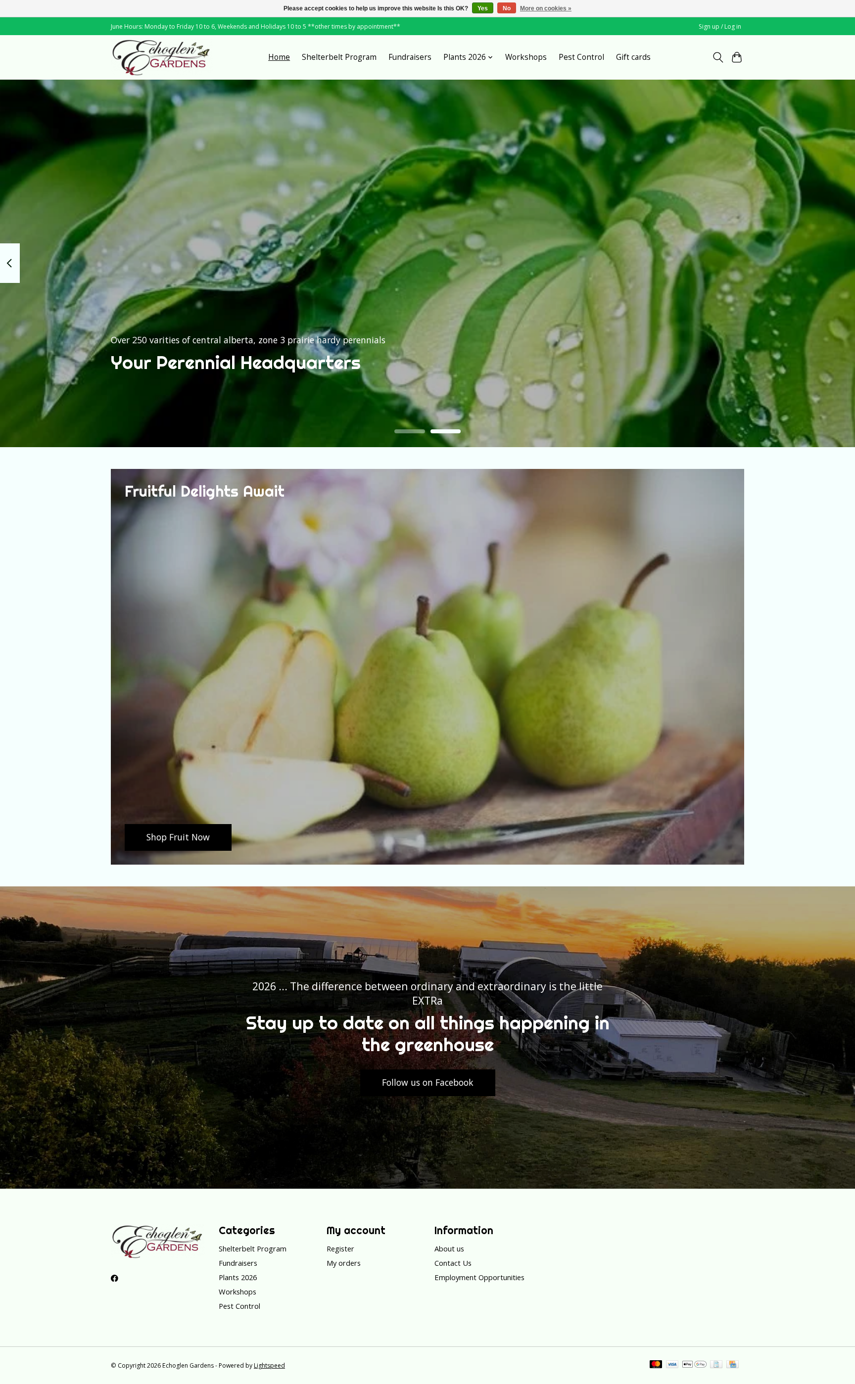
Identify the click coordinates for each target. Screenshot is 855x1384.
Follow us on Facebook (428, 1082)
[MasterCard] (656, 1365)
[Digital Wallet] (694, 1365)
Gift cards (633, 57)
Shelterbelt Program (339, 57)
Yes (482, 8)
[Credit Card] (732, 1365)
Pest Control (581, 57)
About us (449, 1248)
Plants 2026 (238, 1277)
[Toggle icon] (718, 57)
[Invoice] (716, 1365)
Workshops (526, 57)
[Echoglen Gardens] (162, 57)
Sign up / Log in (720, 26)
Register (340, 1248)
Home (279, 57)
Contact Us (453, 1263)
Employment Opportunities (479, 1277)
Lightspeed (269, 1365)
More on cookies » (545, 8)
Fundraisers (409, 57)
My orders (344, 1263)
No (507, 8)
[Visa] (672, 1365)
